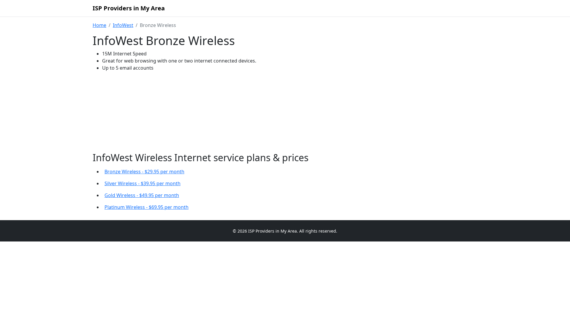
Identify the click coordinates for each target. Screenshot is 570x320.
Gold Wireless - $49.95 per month (141, 195)
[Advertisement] (285, 113)
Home (99, 25)
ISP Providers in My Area (129, 8)
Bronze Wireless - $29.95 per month (144, 171)
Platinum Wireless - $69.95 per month (146, 207)
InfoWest (123, 25)
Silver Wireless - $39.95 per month (142, 183)
